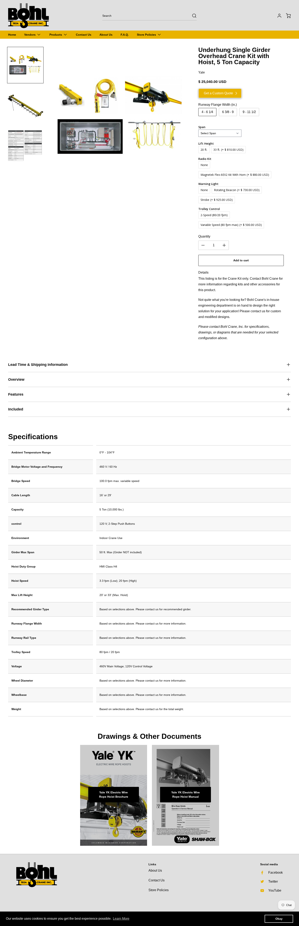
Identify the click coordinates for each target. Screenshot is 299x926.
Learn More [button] (121, 918)
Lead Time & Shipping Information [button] (38, 365)
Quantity (204, 236)
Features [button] (15, 394)
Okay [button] (279, 918)
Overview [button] (16, 379)
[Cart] (286, 15)
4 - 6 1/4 (207, 112)
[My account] (277, 15)
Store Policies (158, 890)
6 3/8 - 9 (228, 112)
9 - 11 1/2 (249, 112)
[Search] (192, 15)
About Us (155, 870)
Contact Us (156, 880)
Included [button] (15, 409)
